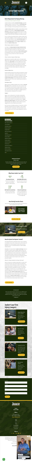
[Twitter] (11, 433)
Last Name (6, 384)
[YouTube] (18, 433)
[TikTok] (20, 433)
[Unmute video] (18, 436)
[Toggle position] (27, 436)
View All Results (16, 166)
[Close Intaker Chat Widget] (29, 436)
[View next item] (17, 216)
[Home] (16, 2)
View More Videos (15, 219)
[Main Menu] (5, 2)
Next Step (7, 396)
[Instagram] (13, 433)
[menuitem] (16, 123)
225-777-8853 (15, 409)
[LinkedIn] (16, 433)
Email (5, 391)
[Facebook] (15, 433)
